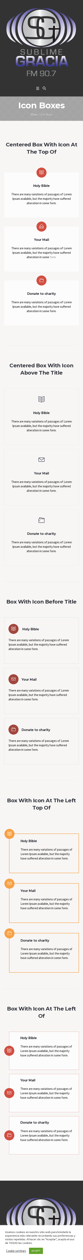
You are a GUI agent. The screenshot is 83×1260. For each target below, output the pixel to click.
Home (34, 114)
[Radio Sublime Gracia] (41, 42)
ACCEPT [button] (35, 1251)
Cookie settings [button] (16, 1251)
